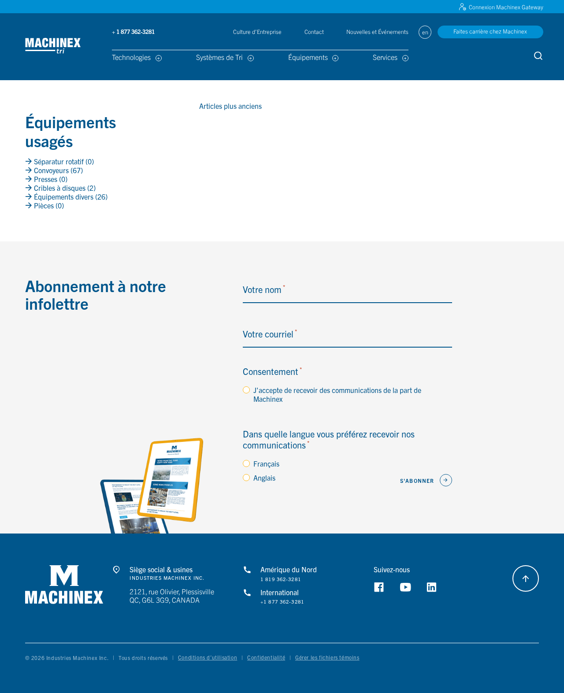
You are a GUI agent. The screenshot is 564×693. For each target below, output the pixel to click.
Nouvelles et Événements (377, 31)
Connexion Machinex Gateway (506, 7)
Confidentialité (266, 657)
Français (266, 463)
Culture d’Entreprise (257, 31)
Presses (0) (49, 178)
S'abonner (417, 480)
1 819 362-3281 (280, 579)
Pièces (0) (48, 205)
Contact (314, 31)
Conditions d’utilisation (207, 657)
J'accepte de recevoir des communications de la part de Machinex (337, 394)
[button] (64, 46)
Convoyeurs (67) (57, 170)
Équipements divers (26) (70, 196)
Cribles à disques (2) (64, 187)
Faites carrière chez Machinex (490, 31)
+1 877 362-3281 (282, 601)
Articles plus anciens (230, 105)
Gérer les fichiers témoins (327, 657)
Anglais (264, 477)
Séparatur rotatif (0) (63, 161)
